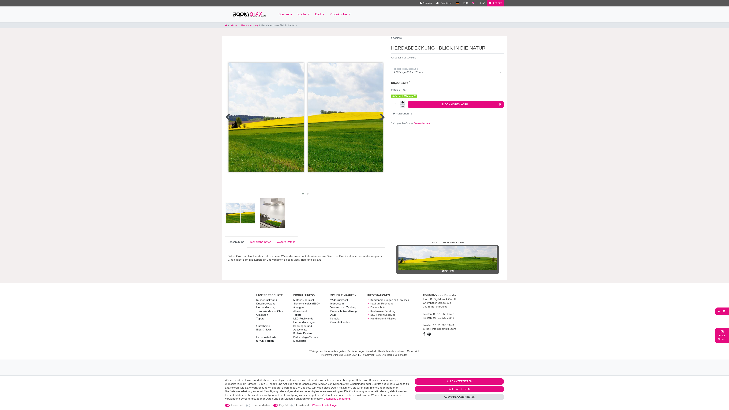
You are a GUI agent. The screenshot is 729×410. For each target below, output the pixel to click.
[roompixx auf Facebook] (425, 334)
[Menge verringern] (402, 106)
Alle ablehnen (459, 389)
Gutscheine (263, 325)
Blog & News (263, 329)
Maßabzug (299, 340)
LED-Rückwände (303, 318)
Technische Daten (260, 241)
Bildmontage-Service (305, 337)
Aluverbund (300, 311)
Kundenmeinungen (389, 299)
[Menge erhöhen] (402, 103)
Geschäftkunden (340, 322)
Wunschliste (403, 113)
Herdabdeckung (249, 25)
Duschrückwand (265, 303)
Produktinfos (338, 14)
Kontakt (334, 318)
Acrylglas (298, 307)
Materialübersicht (303, 299)
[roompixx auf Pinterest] (429, 334)
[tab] (236, 242)
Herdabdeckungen (304, 322)
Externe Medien (261, 405)
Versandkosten (422, 123)
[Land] (457, 3)
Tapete (260, 318)
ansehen (447, 271)
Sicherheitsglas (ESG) (306, 303)
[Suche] (473, 3)
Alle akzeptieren (459, 381)
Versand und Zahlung (343, 307)
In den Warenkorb (454, 104)
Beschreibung (236, 241)
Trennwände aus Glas (269, 311)
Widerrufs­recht (339, 299)
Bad (318, 14)
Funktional (302, 405)
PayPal (283, 405)
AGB (333, 314)
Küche (301, 14)
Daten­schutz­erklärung (343, 311)
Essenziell (237, 405)
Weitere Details (286, 241)
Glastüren (262, 314)
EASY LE (356, 355)
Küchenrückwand (266, 299)
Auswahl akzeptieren (459, 396)
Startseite (285, 14)
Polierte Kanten (302, 333)
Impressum (337, 303)
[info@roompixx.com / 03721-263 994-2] (722, 311)
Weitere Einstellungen (325, 405)
